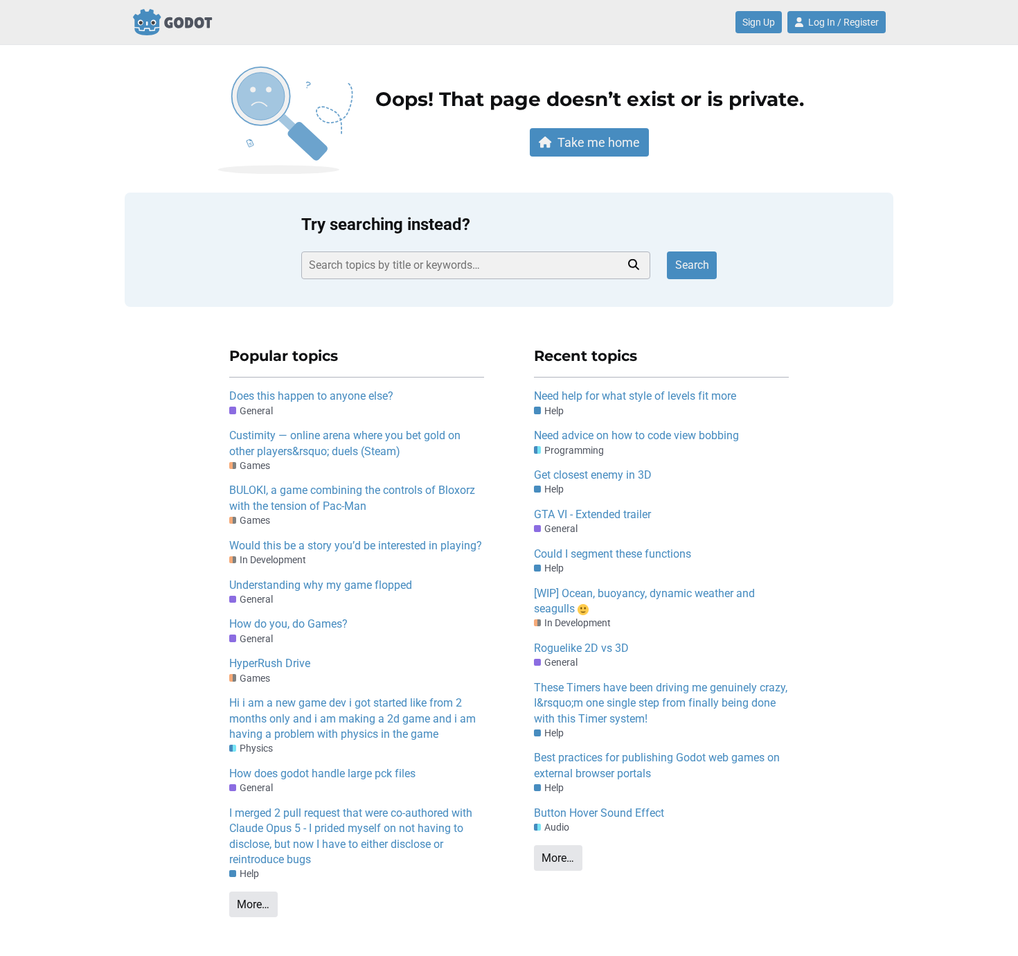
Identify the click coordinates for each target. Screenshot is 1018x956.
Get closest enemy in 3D (593, 474)
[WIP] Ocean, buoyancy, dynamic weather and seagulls (644, 601)
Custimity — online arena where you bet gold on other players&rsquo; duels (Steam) (345, 443)
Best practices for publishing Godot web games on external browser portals (657, 765)
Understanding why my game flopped (320, 585)
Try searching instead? (385, 224)
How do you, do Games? (288, 623)
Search (692, 265)
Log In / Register (843, 22)
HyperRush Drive (269, 663)
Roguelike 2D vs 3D (581, 648)
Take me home (598, 142)
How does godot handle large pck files (322, 773)
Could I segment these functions (612, 553)
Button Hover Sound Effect (599, 813)
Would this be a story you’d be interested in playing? (355, 545)
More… (253, 904)
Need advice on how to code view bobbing (636, 435)
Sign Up (758, 22)
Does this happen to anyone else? (311, 395)
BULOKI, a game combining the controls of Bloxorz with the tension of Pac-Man (352, 498)
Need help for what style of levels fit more (635, 395)
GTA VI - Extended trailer (592, 514)
